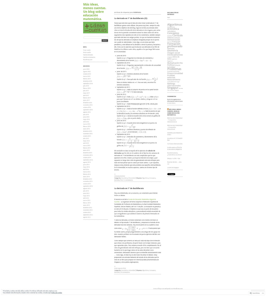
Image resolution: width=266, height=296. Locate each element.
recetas (169, 81)
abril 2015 (86, 143)
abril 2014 (86, 169)
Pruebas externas (171, 76)
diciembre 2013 (87, 179)
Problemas (174, 69)
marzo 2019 (86, 76)
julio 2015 (86, 138)
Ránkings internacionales (174, 85)
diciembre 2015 (87, 131)
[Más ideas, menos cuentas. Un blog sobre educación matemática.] (95, 27)
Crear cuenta (87, 50)
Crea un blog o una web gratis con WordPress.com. (168, 288)
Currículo (177, 35)
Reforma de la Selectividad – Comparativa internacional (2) (174, 120)
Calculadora (171, 31)
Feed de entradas (88, 55)
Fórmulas (170, 49)
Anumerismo (171, 27)
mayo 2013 (86, 195)
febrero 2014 (87, 174)
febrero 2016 (87, 126)
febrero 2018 (87, 88)
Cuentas (169, 36)
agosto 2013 (87, 188)
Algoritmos (145, 178)
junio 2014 (86, 164)
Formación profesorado (174, 45)
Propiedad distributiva (173, 71)
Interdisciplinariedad (175, 55)
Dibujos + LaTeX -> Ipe (173, 158)
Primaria (177, 65)
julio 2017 (86, 90)
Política (170, 65)
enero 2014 (86, 176)
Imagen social (173, 53)
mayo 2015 (86, 141)
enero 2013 (86, 205)
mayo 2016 (86, 119)
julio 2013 (86, 191)
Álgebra (177, 90)
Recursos (174, 81)
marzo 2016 (86, 124)
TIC (168, 90)
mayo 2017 (86, 93)
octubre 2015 (87, 136)
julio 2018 (86, 86)
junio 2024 (86, 69)
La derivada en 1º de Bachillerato (129, 188)
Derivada (116, 180)
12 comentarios (128, 180)
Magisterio (170, 61)
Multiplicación (173, 63)
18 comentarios (125, 272)
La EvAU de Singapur (173, 167)
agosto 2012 (87, 217)
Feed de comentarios (89, 57)
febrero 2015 (87, 148)
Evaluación (176, 42)
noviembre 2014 (87, 155)
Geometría (172, 50)
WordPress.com (87, 59)
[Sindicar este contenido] (168, 109)
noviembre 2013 (87, 181)
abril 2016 (86, 121)
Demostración (173, 40)
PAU (121, 180)
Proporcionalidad (175, 73)
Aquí (168, 17)
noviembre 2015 (87, 133)
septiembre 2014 (88, 160)
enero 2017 (86, 100)
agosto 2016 (87, 112)
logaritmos (174, 59)
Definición (177, 38)
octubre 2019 (87, 74)
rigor (178, 81)
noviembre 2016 (87, 105)
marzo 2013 (86, 200)
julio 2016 (86, 114)
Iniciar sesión (87, 52)
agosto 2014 (87, 162)
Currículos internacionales (174, 144)
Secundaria (124, 178)
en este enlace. (171, 103)
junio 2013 (86, 193)
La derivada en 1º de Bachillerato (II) (130, 18)
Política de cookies (56, 293)
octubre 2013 (87, 184)
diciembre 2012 (87, 207)
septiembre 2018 (88, 83)
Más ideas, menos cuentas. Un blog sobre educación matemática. (94, 12)
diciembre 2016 (87, 102)
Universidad (131, 178)
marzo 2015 (86, 145)
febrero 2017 (87, 98)
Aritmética (173, 28)
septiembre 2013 (88, 186)
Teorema (181, 88)
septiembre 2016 (88, 110)
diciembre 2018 (87, 81)
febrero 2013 (87, 203)
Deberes (170, 38)
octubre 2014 (87, 157)
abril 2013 (86, 198)
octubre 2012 (87, 212)
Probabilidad (171, 67)
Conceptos (152, 178)
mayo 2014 (86, 167)
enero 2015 (86, 150)
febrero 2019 (87, 79)
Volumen (172, 90)
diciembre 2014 (87, 153)
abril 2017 (86, 95)
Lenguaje (169, 57)
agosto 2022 (87, 71)
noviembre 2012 (87, 210)
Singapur (172, 87)
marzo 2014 (86, 172)
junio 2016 (86, 117)
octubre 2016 (87, 107)
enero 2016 (86, 129)
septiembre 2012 (88, 215)
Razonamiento (173, 79)
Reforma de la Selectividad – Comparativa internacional (174, 127)
